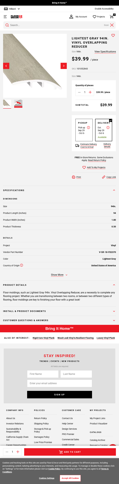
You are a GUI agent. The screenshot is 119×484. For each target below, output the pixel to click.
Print (78, 177)
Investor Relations (15, 423)
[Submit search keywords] (7, 25)
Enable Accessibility (104, 8)
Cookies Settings (46, 478)
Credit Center (68, 445)
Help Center (67, 423)
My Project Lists (97, 418)
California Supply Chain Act (17, 438)
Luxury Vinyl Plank (106, 338)
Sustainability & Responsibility (13, 430)
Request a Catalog (99, 445)
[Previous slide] (6, 66)
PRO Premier (68, 434)
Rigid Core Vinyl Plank (43, 338)
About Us (10, 418)
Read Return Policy (97, 160)
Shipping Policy (41, 423)
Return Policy (40, 418)
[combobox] (59, 25)
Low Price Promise (43, 442)
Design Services (69, 429)
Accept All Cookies (70, 478)
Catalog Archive (97, 440)
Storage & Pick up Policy (42, 430)
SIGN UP (59, 394)
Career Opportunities (16, 445)
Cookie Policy (54, 469)
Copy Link (111, 177)
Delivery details (107, 145)
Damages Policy (41, 437)
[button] (3, 17)
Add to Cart (72, 452)
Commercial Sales (70, 439)
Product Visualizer (98, 423)
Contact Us (67, 418)
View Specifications (105, 51)
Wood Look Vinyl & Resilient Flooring (75, 338)
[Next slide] (64, 66)
